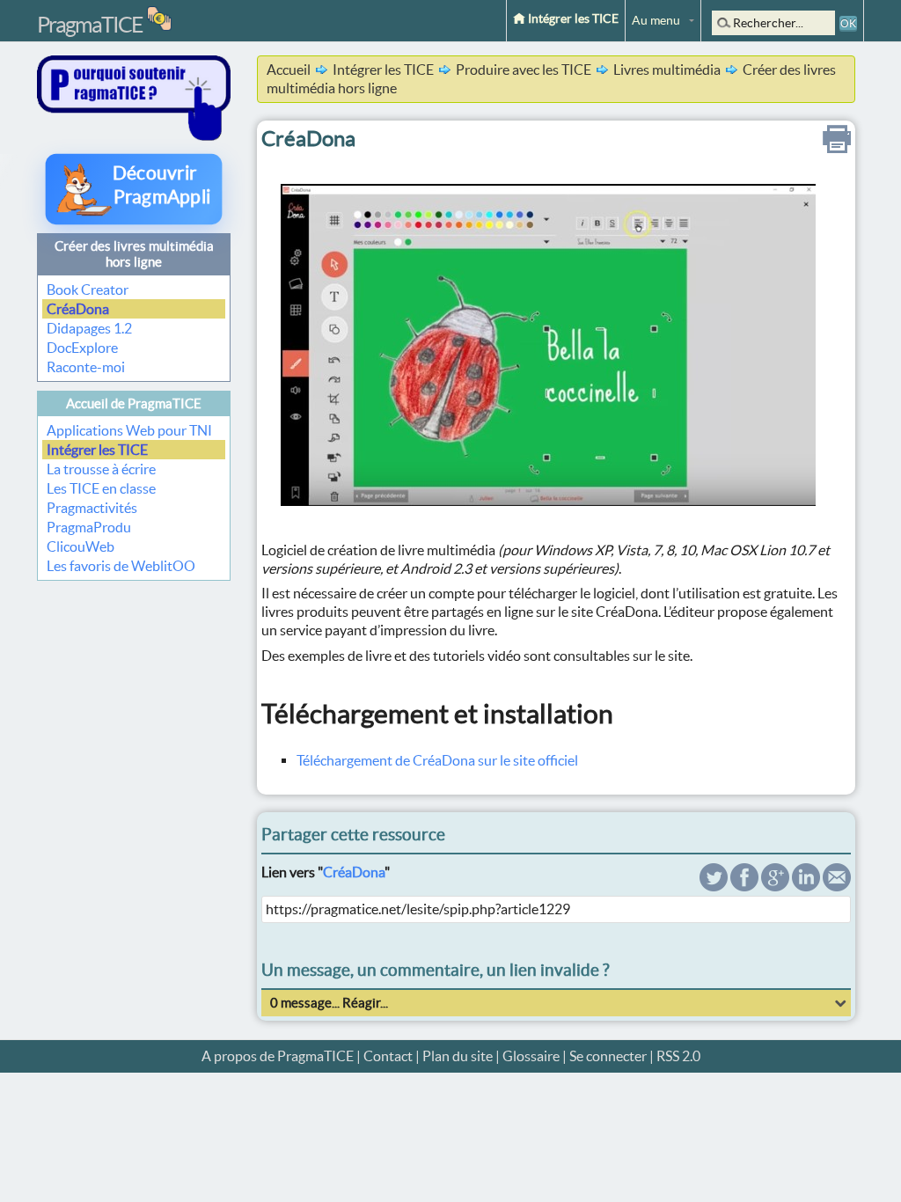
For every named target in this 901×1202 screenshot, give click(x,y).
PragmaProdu (89, 527)
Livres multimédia (667, 69)
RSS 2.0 (678, 1056)
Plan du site (457, 1056)
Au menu (656, 20)
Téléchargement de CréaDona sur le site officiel (437, 760)
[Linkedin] (806, 886)
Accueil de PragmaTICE (133, 403)
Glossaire (531, 1056)
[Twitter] (714, 886)
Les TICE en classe (101, 488)
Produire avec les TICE (523, 69)
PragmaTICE (90, 24)
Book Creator (87, 289)
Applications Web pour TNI (129, 430)
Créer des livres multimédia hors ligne (134, 253)
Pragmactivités (92, 508)
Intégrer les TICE (572, 18)
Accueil (289, 69)
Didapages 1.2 (89, 328)
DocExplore (82, 347)
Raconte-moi (86, 367)
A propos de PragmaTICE (277, 1056)
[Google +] (775, 886)
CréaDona (78, 309)
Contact (388, 1056)
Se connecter (608, 1056)
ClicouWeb (80, 546)
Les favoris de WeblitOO (121, 566)
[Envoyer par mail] (837, 886)
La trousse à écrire (101, 469)
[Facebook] (744, 886)
